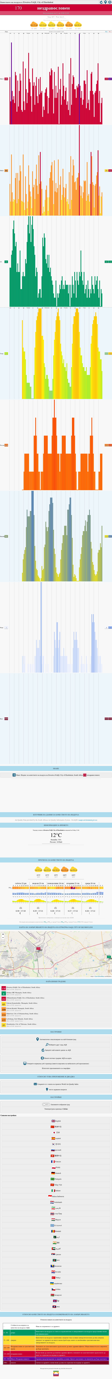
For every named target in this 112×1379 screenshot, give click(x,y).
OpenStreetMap (99, 976)
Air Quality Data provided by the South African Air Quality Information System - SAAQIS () (56, 820)
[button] (38, 949)
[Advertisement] (56, 795)
